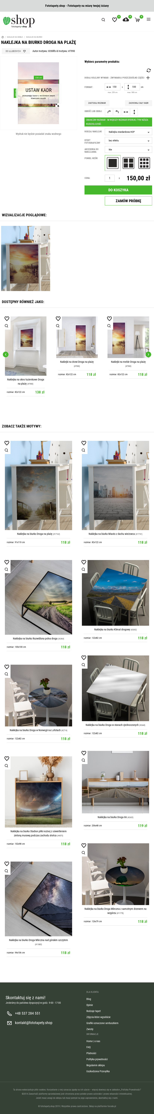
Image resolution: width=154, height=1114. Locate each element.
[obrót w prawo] (108, 112)
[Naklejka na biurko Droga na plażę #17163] (38, 485)
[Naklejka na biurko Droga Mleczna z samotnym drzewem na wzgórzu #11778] (115, 874)
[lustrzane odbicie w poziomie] (125, 112)
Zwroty (89, 1029)
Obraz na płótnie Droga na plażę (128, 361)
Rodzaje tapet (93, 1011)
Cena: (87, 178)
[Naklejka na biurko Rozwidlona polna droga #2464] (38, 597)
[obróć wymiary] (148, 70)
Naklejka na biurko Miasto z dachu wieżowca (112, 533)
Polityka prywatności (97, 1059)
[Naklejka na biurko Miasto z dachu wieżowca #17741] (115, 485)
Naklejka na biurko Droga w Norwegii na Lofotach (35, 730)
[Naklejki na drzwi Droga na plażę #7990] (25, 337)
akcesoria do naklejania (91, 150)
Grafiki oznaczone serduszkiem (102, 1023)
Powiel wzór (91, 158)
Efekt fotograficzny (92, 141)
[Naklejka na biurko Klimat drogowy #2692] (115, 593)
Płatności (91, 1053)
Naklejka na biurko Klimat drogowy (112, 629)
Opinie (89, 1005)
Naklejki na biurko (34, 37)
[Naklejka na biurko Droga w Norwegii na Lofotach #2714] (38, 695)
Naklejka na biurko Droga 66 (112, 817)
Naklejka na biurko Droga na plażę (34, 533)
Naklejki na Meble (15, 37)
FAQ (88, 1047)
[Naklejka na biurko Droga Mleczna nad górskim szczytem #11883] (38, 899)
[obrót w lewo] (117, 112)
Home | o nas (93, 1041)
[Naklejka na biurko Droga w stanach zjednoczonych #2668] (115, 688)
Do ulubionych (13, 51)
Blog (88, 998)
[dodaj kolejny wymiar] (118, 77)
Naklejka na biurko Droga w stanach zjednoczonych (112, 724)
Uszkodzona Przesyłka (98, 1071)
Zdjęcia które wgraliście (98, 1017)
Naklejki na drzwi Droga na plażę (25, 361)
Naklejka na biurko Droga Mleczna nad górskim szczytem (38, 940)
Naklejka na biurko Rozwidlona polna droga (35, 638)
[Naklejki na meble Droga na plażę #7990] (77, 337)
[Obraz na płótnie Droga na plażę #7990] (128, 337)
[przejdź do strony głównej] (19, 21)
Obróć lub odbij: (93, 111)
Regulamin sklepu (95, 1065)
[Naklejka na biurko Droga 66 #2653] (115, 782)
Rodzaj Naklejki (93, 131)
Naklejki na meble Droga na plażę (77, 361)
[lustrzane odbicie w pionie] (134, 112)
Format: (89, 87)
